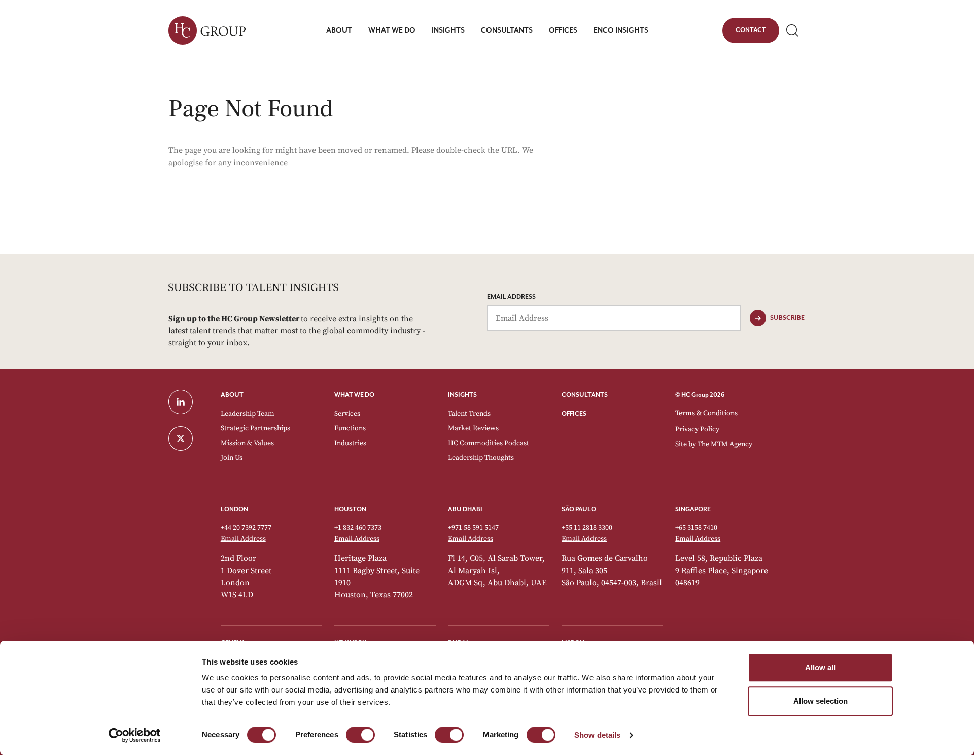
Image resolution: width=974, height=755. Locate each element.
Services (347, 413)
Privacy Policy (697, 429)
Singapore (693, 509)
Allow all (820, 667)
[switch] (360, 735)
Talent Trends (469, 413)
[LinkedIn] (188, 402)
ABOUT (232, 395)
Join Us (231, 457)
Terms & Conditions (706, 413)
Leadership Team (247, 413)
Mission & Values (247, 443)
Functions (350, 428)
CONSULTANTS (585, 395)
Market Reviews (473, 428)
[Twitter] (188, 438)
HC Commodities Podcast (488, 443)
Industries (350, 443)
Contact (750, 32)
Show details (597, 735)
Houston (350, 509)
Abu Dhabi (465, 509)
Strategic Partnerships (255, 428)
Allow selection (820, 701)
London (234, 509)
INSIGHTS (462, 395)
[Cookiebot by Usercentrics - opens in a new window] (134, 735)
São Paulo (579, 509)
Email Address (511, 297)
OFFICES (574, 414)
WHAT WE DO (354, 395)
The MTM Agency (725, 444)
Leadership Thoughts (481, 457)
